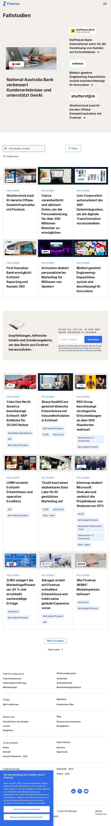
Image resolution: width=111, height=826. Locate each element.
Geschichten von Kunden (15, 721)
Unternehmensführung (14, 683)
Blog (59, 716)
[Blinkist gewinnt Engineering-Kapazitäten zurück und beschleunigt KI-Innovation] (90, 269)
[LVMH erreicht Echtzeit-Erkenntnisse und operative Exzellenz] (20, 503)
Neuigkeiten (63, 726)
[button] (105, 4)
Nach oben (54, 649)
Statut (60, 774)
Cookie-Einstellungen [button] (67, 811)
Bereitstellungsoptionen (69, 687)
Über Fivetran (63, 742)
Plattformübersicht (66, 673)
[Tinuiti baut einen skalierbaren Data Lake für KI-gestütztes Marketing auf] (55, 503)
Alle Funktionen (10, 704)
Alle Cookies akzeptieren (26, 809)
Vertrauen (62, 769)
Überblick (61, 699)
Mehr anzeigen (55, 640)
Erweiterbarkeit (64, 683)
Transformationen (12, 678)
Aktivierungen (10, 687)
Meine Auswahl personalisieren (26, 817)
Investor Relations (12, 756)
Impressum (62, 752)
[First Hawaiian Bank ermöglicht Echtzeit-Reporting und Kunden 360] (20, 269)
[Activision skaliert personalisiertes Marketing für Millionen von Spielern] (55, 269)
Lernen (6, 726)
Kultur (6, 747)
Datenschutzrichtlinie (82, 350)
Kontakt (7, 752)
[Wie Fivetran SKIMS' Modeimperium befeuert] (90, 590)
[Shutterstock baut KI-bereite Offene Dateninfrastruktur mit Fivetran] (20, 203)
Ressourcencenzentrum (69, 721)
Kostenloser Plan (65, 704)
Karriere (61, 747)
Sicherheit (62, 678)
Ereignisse (8, 730)
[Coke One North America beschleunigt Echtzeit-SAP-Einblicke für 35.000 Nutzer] (20, 413)
